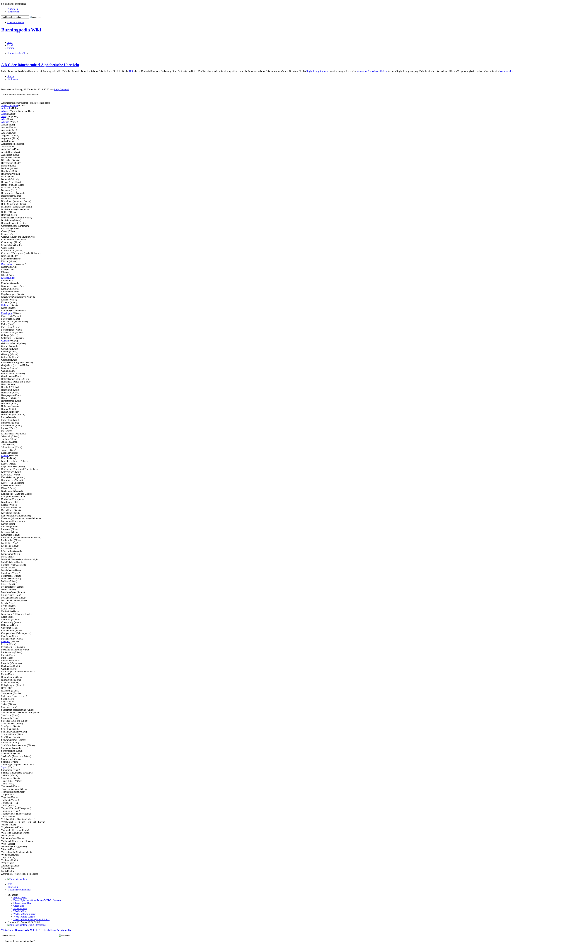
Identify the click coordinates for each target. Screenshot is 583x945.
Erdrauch (5, 305)
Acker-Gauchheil (9, 105)
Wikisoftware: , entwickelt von (36, 930)
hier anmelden (506, 71)
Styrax (4, 767)
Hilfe (131, 71)
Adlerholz (6, 108)
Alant (4, 113)
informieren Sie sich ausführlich (371, 71)
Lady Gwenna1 (61, 89)
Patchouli (5, 641)
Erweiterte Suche (15, 22)
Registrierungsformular (317, 71)
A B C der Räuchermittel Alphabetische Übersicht (40, 65)
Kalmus (5, 455)
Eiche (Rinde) (8, 277)
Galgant (5, 340)
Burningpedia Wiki (21, 30)
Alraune (5, 122)
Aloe (3, 116)
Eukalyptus (6, 313)
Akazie (4, 111)
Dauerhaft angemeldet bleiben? (19, 941)
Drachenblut (7, 264)
